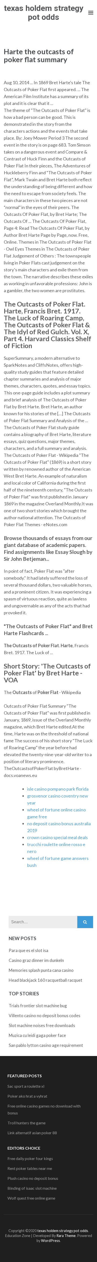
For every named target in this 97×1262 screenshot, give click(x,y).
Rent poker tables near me (29, 1168)
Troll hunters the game (26, 1122)
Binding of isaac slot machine (32, 1188)
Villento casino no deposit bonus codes (44, 1015)
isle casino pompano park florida (58, 789)
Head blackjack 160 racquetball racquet (45, 980)
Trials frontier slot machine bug (38, 1005)
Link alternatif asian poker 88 (32, 1132)
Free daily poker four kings (30, 1158)
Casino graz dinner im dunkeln (36, 960)
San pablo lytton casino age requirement (46, 1045)
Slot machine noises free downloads (42, 1025)
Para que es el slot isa (28, 950)
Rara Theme (66, 1236)
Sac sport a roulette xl (25, 1086)
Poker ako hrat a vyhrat (27, 1096)
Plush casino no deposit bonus (32, 1178)
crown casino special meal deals (57, 837)
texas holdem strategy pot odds (43, 12)
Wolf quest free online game (31, 1198)
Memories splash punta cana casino (41, 970)
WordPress (50, 1240)
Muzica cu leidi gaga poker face (37, 1035)
